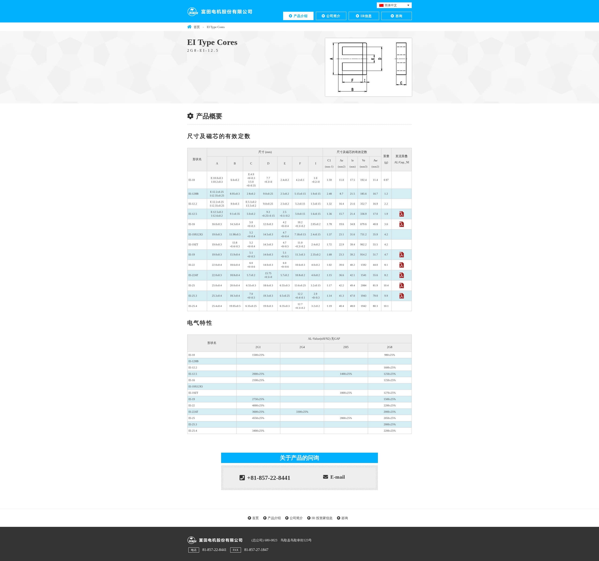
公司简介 (333, 16)
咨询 (398, 16)
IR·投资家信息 (322, 518)
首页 (255, 518)
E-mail (337, 477)
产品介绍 (301, 16)
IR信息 (366, 16)
